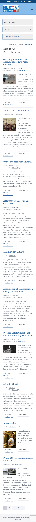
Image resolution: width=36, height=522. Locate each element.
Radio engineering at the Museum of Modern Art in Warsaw (15, 62)
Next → (20, 508)
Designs (5, 192)
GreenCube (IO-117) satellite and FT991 (16, 202)
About (13, 280)
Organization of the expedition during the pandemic (18, 290)
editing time (29, 44)
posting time (19, 44)
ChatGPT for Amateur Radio (16, 110)
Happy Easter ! (10, 423)
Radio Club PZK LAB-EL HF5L (19, 1)
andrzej (19, 68)
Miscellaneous (8, 104)
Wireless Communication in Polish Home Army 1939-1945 (17, 334)
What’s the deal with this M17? (18, 161)
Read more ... (23, 102)
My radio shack (10, 383)
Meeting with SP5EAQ (14, 251)
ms (18, 166)
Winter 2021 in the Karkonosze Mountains (18, 459)
